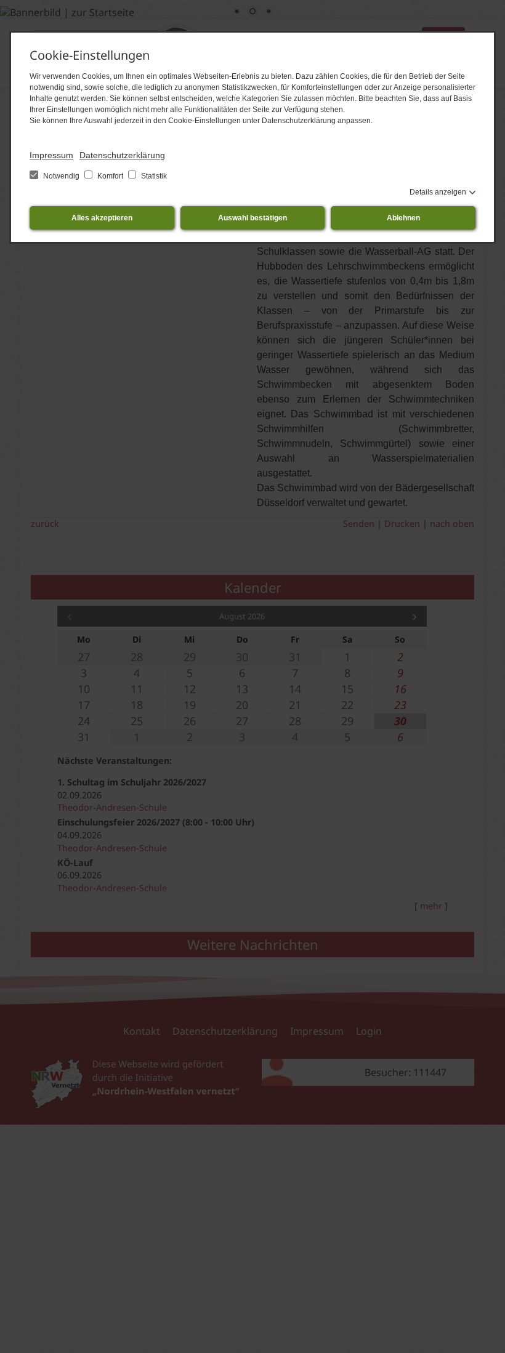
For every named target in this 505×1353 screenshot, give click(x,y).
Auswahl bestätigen (252, 218)
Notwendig (61, 176)
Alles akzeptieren (101, 218)
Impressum (51, 155)
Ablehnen (403, 218)
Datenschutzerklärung (122, 155)
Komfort (110, 176)
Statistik (153, 176)
